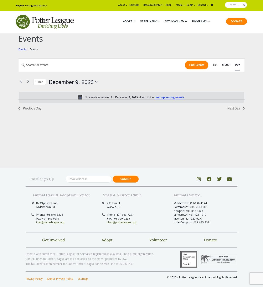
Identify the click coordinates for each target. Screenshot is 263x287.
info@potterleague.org (50, 222)
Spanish (43, 5)
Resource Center (152, 5)
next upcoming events (169, 97)
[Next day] (28, 81)
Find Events (196, 65)
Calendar (134, 5)
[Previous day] (20, 81)
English (20, 5)
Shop (169, 5)
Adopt (127, 21)
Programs (199, 21)
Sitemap (83, 278)
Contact (202, 5)
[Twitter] (219, 179)
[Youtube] (229, 179)
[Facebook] (209, 179)
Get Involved (174, 21)
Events (22, 49)
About (121, 5)
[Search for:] (236, 5)
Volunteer (158, 239)
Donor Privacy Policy (60, 278)
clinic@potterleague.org (121, 222)
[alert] (131, 97)
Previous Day (32, 108)
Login (190, 5)
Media (179, 5)
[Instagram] (199, 179)
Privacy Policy (34, 278)
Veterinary (148, 21)
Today (39, 81)
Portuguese (31, 5)
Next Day (233, 108)
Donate (236, 21)
